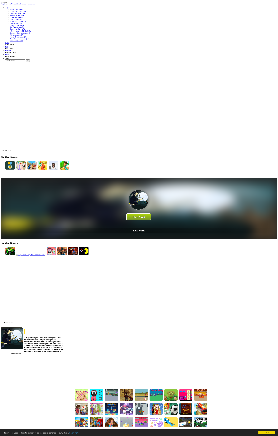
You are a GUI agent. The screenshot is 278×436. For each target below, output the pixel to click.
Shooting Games (17, 13)
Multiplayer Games (18, 21)
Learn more (74, 432)
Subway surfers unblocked (20, 31)
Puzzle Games (17, 17)
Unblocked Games (17, 29)
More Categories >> (16, 41)
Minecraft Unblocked (18, 37)
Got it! (266, 432)
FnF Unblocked (16, 35)
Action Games (17, 9)
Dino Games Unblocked (19, 39)
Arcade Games (17, 15)
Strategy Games (16, 19)
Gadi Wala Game (17, 27)
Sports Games (16, 23)
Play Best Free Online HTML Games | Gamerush (18, 4)
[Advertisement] (40, 77)
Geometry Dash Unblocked (20, 33)
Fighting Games (17, 25)
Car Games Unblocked (20, 11)
